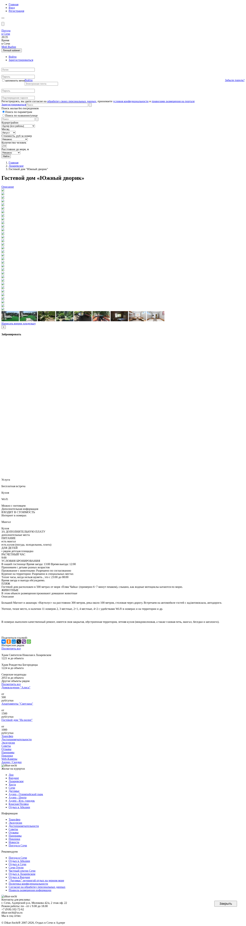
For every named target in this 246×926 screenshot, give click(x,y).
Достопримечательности (16, 739)
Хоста (12, 784)
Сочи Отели (16, 867)
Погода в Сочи (18, 845)
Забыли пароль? (235, 80)
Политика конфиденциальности (28, 883)
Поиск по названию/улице (21, 115)
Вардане (14, 778)
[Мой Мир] (14, 641)
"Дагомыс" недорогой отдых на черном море (36, 880)
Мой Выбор (8, 46)
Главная (13, 4)
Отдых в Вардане (19, 877)
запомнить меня (15, 80)
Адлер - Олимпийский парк (26, 794)
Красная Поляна (19, 804)
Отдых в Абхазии (19, 807)
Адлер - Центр (17, 797)
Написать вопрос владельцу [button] (18, 323)
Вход (12, 7)
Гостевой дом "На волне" (17, 719)
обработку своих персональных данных (71, 101)
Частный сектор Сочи (22, 870)
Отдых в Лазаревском (22, 873)
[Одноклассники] (8, 641)
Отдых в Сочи (17, 864)
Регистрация (16, 10)
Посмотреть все (11, 648)
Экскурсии (8, 742)
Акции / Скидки (11, 762)
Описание (7, 186)
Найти (6, 156)
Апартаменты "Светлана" (17, 703)
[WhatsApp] (29, 641)
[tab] (13, 56)
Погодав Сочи (5, 32)
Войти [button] (29, 80)
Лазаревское (16, 165)
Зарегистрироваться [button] (13, 104)
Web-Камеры (9, 758)
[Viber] (24, 641)
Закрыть (226, 903)
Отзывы (6, 749)
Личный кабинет (11, 50)
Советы (6, 745)
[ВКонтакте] (3, 641)
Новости (14, 842)
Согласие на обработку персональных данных (37, 886)
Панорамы (7, 752)
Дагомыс (14, 791)
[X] (19, 641)
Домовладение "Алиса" (15, 687)
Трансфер (7, 736)
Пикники (7, 755)
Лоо (11, 774)
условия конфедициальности (131, 101)
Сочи (12, 787)
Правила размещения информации (30, 890)
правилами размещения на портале (173, 101)
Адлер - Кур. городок (22, 800)
